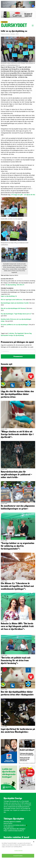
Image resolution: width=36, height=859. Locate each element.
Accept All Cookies (18, 855)
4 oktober (11, 333)
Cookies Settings (18, 850)
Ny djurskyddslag (19, 335)
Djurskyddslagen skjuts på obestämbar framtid (14, 303)
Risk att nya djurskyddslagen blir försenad (13, 308)
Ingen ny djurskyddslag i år (9, 296)
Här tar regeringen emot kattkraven (11, 299)
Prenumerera (18, 356)
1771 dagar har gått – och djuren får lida (23, 194)
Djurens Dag (28, 333)
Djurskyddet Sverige (7, 335)
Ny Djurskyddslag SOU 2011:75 (15, 285)
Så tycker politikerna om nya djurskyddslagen (14, 324)
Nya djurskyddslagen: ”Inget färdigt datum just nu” (16, 314)
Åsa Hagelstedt (19, 333)
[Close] (33, 841)
